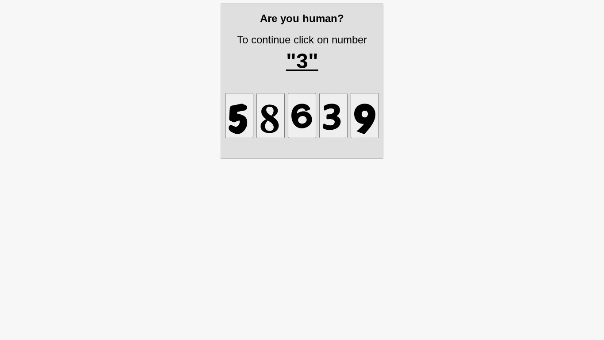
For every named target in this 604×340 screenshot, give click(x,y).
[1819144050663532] (302, 115)
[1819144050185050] (270, 115)
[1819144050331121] (333, 115)
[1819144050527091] (365, 115)
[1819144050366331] (239, 115)
